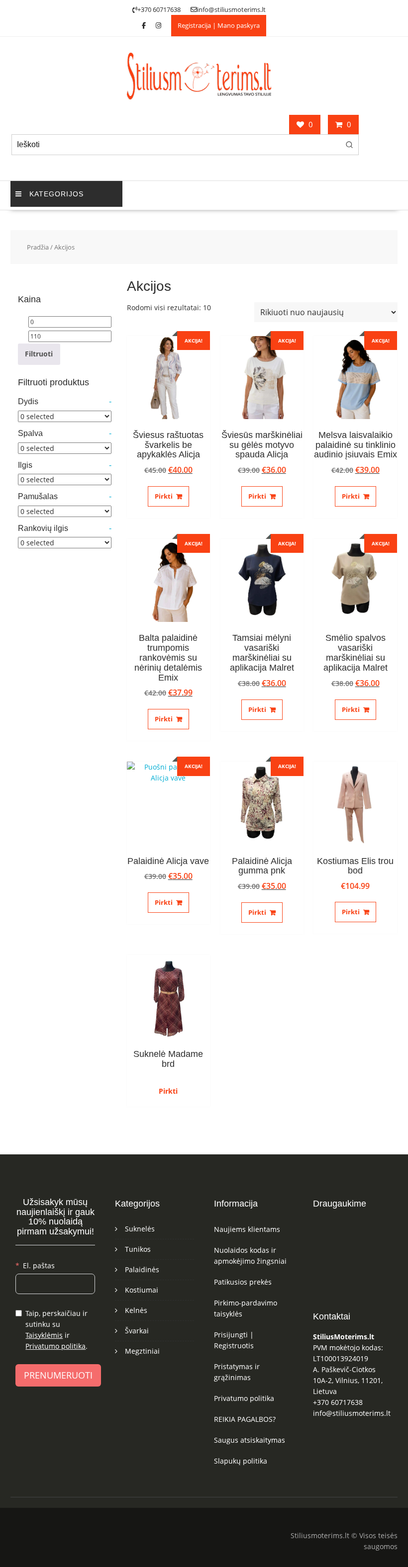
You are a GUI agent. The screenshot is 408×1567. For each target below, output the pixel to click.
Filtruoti (39, 353)
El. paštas (39, 1265)
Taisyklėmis (44, 1335)
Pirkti (164, 496)
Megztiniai (142, 1351)
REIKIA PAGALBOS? (245, 1419)
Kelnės (136, 1310)
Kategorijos (56, 194)
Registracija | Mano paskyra (219, 25)
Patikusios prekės (243, 1282)
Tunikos (138, 1249)
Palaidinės (142, 1269)
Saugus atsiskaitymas (249, 1440)
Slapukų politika (240, 1461)
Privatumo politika (55, 1346)
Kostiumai (141, 1290)
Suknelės (140, 1228)
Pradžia (38, 247)
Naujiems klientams (247, 1229)
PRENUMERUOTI (58, 1375)
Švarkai (137, 1330)
